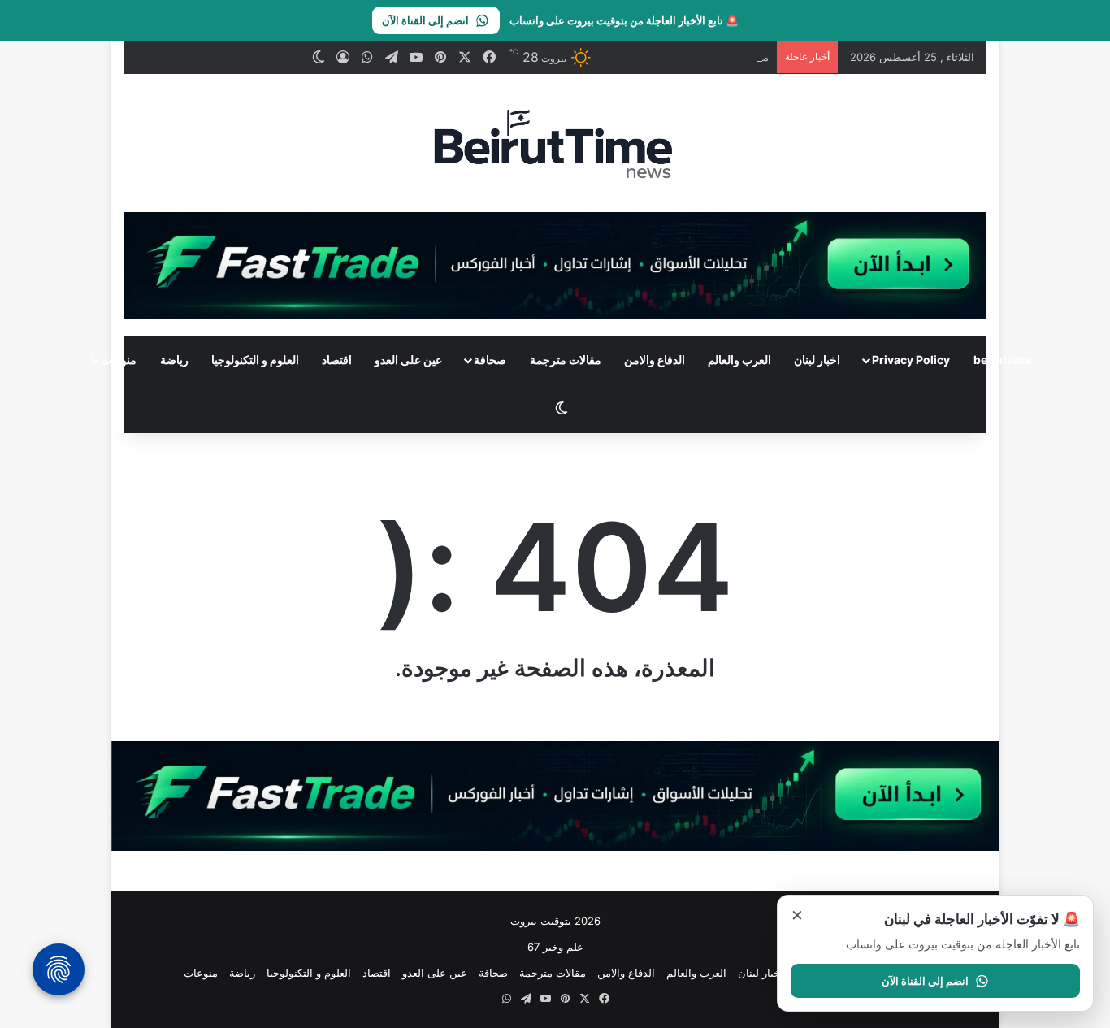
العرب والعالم (739, 360)
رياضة (174, 360)
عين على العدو (408, 360)
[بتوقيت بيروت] (554, 143)
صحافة (490, 360)
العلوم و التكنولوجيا (255, 360)
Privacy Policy (911, 360)
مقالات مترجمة (565, 360)
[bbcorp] (555, 264)
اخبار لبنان (817, 360)
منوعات (119, 360)
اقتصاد (337, 360)
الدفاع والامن (654, 360)
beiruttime (1002, 360)
